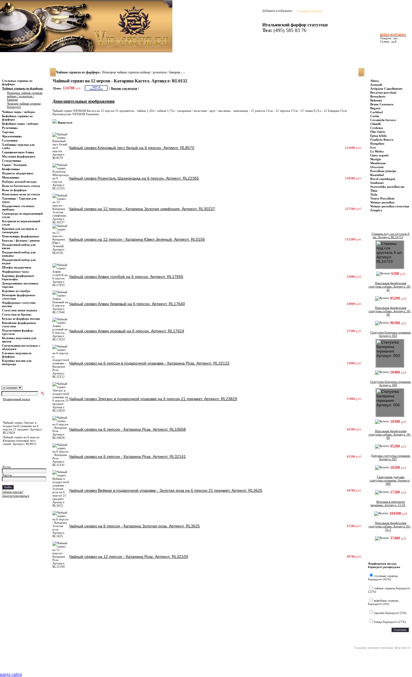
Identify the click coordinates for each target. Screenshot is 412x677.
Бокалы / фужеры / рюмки (21, 240)
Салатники (9, 140)
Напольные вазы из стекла (21, 194)
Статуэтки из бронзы (16, 314)
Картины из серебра (16, 291)
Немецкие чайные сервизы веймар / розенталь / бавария (141, 72)
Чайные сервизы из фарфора (22, 88)
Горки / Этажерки (14, 164)
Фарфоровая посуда (261, 59)
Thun (373, 190)
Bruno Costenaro (382, 104)
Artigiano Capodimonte (386, 88)
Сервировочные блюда (18, 152)
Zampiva (376, 210)
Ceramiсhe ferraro (383, 120)
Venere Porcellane (382, 198)
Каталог (35, 59)
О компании (152, 59)
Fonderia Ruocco (382, 139)
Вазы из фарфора (14, 190)
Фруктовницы (12, 136)
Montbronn (378, 163)
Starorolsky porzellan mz (387, 186)
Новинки (57, 59)
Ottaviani (376, 167)
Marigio (375, 159)
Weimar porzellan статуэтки (389, 206)
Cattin (374, 116)
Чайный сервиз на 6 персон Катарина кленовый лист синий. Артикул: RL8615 (21, 440)
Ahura (374, 80)
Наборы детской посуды (19, 181)
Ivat (373, 147)
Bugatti (375, 108)
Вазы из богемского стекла (21, 185)
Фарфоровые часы (15, 271)
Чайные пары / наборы (18, 111)
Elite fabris (377, 131)
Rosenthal (377, 175)
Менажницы (10, 177)
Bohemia (376, 100)
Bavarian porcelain (383, 92)
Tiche (374, 194)
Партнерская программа (216, 59)
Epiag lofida (378, 135)
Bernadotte (377, 96)
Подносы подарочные (17, 173)
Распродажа (83, 59)
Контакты (179, 59)
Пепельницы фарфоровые (20, 236)
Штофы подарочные (16, 267)
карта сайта (11, 674)
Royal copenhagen (382, 178)
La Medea (377, 151)
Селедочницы (11, 160)
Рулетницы (10, 127)
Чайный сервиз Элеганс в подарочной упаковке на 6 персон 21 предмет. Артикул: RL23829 (22, 427)
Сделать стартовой (310, 10)
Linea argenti (379, 155)
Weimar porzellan (382, 202)
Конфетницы (11, 169)
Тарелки (8, 132)
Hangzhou (377, 143)
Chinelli (375, 124)
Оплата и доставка (117, 59)
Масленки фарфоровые (18, 156)
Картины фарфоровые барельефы (18, 277)
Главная (14, 59)
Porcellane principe (383, 171)
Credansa (376, 127)
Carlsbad (376, 112)
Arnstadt (376, 84)
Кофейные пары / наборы (20, 123)
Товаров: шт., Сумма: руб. (391, 38)
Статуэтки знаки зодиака (20, 310)
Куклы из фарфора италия (21, 318)
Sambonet (377, 182)
